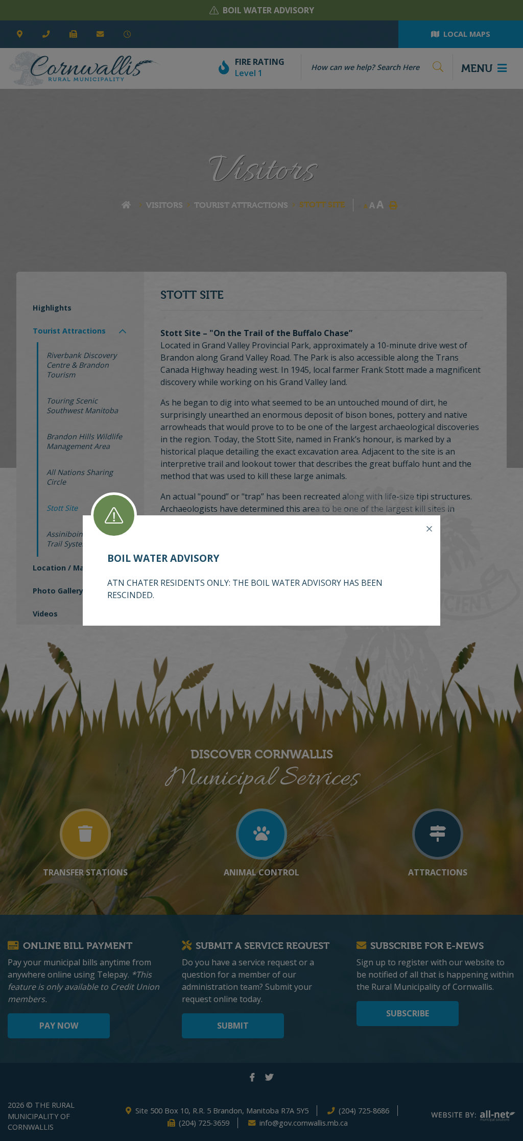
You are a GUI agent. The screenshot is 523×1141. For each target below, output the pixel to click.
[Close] (429, 529)
